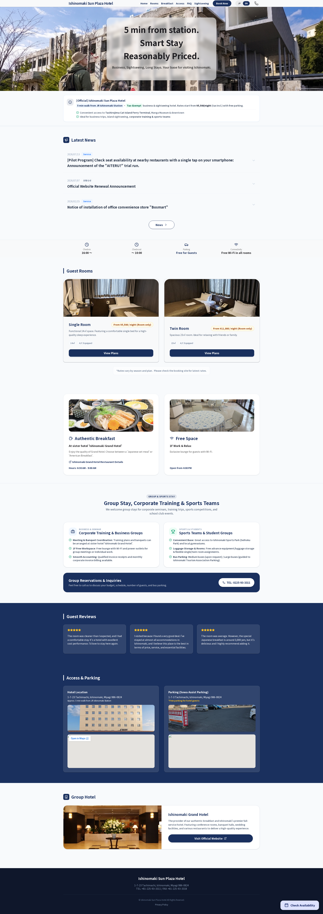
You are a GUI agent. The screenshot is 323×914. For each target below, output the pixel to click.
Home (144, 3)
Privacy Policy (161, 904)
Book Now (222, 3)
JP (239, 3)
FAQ (189, 3)
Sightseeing (201, 3)
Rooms (154, 3)
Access (180, 3)
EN (246, 3)
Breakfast (167, 3)
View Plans (111, 353)
